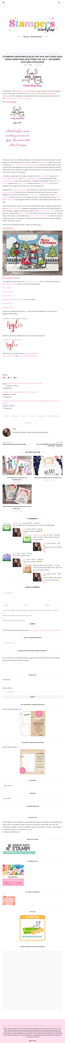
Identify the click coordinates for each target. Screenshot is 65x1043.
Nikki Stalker (7, 288)
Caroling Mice (43, 162)
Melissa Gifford (8, 292)
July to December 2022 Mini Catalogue (18, 98)
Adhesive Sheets (34, 195)
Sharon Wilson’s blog (32, 281)
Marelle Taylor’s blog (9, 284)
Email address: (8, 688)
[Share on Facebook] (37, 423)
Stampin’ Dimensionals (46, 211)
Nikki (14, 553)
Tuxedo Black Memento (11, 178)
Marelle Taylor (7, 303)
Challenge (24, 416)
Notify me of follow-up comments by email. (17, 615)
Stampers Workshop (31, 353)
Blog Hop (6, 416)
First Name (6, 679)
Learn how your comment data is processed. (45, 630)
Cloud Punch (44, 183)
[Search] (61, 2)
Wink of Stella (23, 213)
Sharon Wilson (7, 295)
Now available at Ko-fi (10, 747)
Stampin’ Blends (8, 181)
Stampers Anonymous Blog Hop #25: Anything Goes (20, 392)
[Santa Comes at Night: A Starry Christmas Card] (47, 465)
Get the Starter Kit (9, 356)
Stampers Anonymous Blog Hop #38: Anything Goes (24, 383)
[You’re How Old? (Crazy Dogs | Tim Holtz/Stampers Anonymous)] (17, 465)
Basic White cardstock (31, 178)
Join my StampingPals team (28, 356)
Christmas (32, 416)
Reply (14, 527)
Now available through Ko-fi (12, 709)
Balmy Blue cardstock (13, 208)
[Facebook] (54, 2)
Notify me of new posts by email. (14, 620)
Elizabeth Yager (8, 307)
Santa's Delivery (42, 416)
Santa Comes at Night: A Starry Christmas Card (48, 477)
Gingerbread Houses (19, 190)
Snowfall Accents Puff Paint (38, 216)
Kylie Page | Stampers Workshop (14, 299)
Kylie (30, 65)
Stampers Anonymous (54, 416)
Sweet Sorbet (22, 183)
